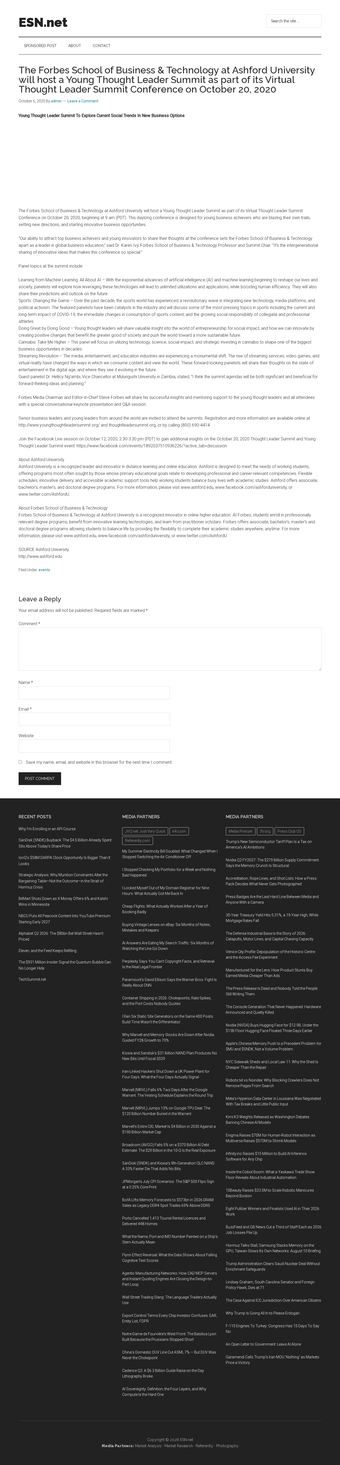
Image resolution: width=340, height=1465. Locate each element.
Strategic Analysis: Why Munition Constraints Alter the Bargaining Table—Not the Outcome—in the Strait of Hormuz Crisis (63, 881)
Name (26, 682)
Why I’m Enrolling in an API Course (47, 829)
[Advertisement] (170, 163)
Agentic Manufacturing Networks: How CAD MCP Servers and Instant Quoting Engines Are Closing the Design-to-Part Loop (169, 1279)
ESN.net (43, 22)
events (44, 570)
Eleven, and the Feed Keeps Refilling (47, 951)
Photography (227, 1446)
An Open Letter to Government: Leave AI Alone (263, 1344)
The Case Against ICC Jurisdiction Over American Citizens (273, 1300)
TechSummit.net (32, 979)
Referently (204, 1446)
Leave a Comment (82, 101)
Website (26, 735)
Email (25, 709)
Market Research (178, 1446)
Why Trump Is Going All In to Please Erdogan (263, 1313)
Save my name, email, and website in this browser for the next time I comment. (99, 762)
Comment (29, 623)
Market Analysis (148, 1446)
